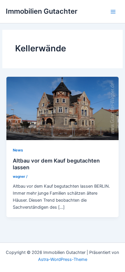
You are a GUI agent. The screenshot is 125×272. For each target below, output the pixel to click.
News (18, 150)
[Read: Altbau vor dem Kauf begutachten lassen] (62, 108)
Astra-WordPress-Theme (62, 259)
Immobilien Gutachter (41, 11)
